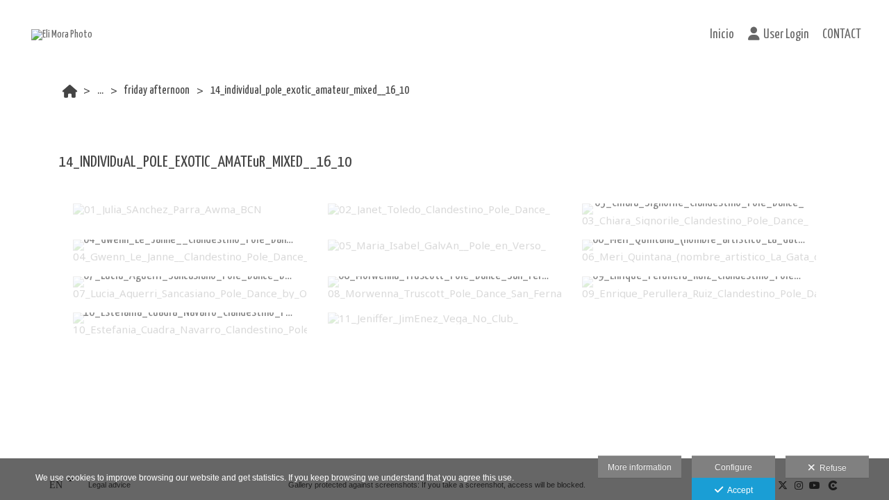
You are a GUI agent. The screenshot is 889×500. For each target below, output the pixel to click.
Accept (738, 490)
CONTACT (841, 34)
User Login (785, 34)
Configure (733, 467)
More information (640, 467)
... (100, 90)
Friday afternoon (157, 90)
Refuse (831, 468)
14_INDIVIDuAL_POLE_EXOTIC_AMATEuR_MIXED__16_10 (309, 90)
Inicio (722, 34)
